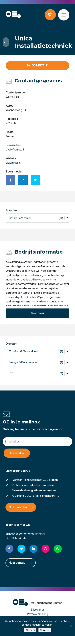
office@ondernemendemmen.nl (25, 533)
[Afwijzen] (70, 626)
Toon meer (37, 313)
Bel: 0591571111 (37, 65)
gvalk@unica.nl (15, 149)
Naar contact (18, 562)
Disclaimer (37, 609)
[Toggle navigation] (63, 15)
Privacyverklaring (37, 614)
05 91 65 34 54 (15, 538)
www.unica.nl (13, 162)
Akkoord (30, 629)
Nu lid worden (18, 507)
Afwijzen (45, 629)
